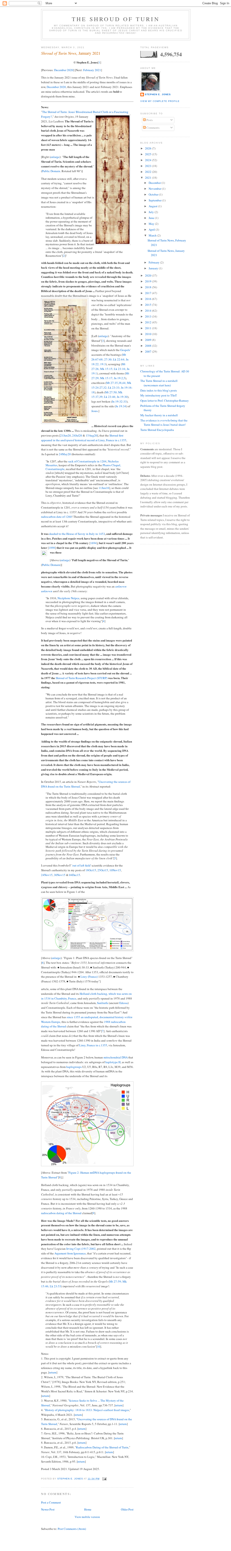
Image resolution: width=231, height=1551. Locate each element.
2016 (148, 299)
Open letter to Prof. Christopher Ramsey (164, 400)
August (153, 206)
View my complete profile (160, 101)
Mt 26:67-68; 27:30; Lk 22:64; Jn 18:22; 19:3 (110, 359)
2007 (148, 351)
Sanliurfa (102, 1003)
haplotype (111, 1062)
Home (87, 1509)
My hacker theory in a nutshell (159, 415)
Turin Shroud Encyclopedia (157, 430)
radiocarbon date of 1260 (56, 517)
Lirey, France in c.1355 (93, 1045)
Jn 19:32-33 (119, 401)
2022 (148, 172)
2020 (148, 275)
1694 (93, 543)
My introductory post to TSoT (158, 395)
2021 (148, 178)
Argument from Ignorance (70, 1253)
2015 (148, 305)
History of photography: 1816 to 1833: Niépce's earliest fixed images (87, 1410)
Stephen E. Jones (158, 94)
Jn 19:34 (121, 406)
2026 (148, 148)
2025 (148, 154)
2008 (148, 346)
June (152, 218)
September (155, 200)
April (152, 229)
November (155, 189)
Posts (149, 120)
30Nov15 (59, 875)
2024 (148, 160)
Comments (152, 128)
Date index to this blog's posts (158, 390)
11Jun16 (104, 488)
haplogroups (74, 1067)
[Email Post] (104, 1478)
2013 (148, 316)
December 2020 (63, 70)
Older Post (127, 1509)
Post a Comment (51, 1502)
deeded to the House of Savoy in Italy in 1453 (77, 534)
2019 (148, 281)
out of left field (81, 865)
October (154, 194)
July (152, 212)
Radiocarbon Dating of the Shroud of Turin (102, 1447)
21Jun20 (65, 435)
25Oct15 (102, 870)
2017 (148, 293)
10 (98, 1346)
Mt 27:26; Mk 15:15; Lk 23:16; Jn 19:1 (110, 369)
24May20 (65, 454)
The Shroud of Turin (116, 19)
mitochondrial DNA (116, 1057)
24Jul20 (77, 435)
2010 (148, 334)
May (152, 224)
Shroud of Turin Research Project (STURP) (81, 678)
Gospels (125, 350)
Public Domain (51, 171)
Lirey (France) (89, 977)
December (155, 183)
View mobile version (87, 1517)
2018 (148, 287)
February (154, 262)
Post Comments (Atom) (72, 1529)
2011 (148, 328)
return (52, 1372)
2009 (148, 340)
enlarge (55, 157)
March (153, 235)
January (154, 268)
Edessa (123, 1003)
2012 (148, 322)
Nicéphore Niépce (68, 598)
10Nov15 (115, 870)
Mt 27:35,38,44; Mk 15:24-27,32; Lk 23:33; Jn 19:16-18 (111, 387)
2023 (148, 166)
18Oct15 (90, 870)
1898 (52, 548)
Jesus (94, 411)
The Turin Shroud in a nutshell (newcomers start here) (159, 383)
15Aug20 (91, 435)
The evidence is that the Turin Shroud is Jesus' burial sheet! (163, 422)
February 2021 (92, 70)
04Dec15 (74, 875)
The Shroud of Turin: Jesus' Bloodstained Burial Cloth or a (77, 112)
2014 (148, 310)
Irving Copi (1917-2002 (81, 1249)
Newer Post (48, 1509)
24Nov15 (47, 875)
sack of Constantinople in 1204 (87, 461)
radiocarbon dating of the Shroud (61, 1213)
